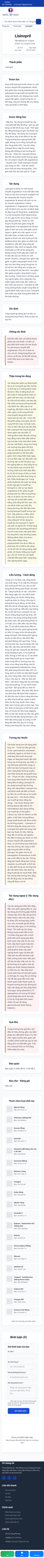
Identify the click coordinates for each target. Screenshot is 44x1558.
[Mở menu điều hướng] (40, 11)
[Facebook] (33, 3)
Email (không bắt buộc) (17, 1372)
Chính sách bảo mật (12, 1515)
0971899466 (17, 1538)
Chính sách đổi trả (12, 1522)
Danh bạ (8, 1500)
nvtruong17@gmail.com (20, 1541)
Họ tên (11, 1351)
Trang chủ (6, 26)
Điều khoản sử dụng (12, 1512)
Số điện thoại (13, 1362)
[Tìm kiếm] (38, 21)
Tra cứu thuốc (10, 1490)
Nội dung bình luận (15, 1383)
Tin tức (7, 1494)
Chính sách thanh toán (13, 1519)
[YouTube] (37, 3)
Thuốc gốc (17, 26)
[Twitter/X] (41, 3)
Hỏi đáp (8, 1497)
